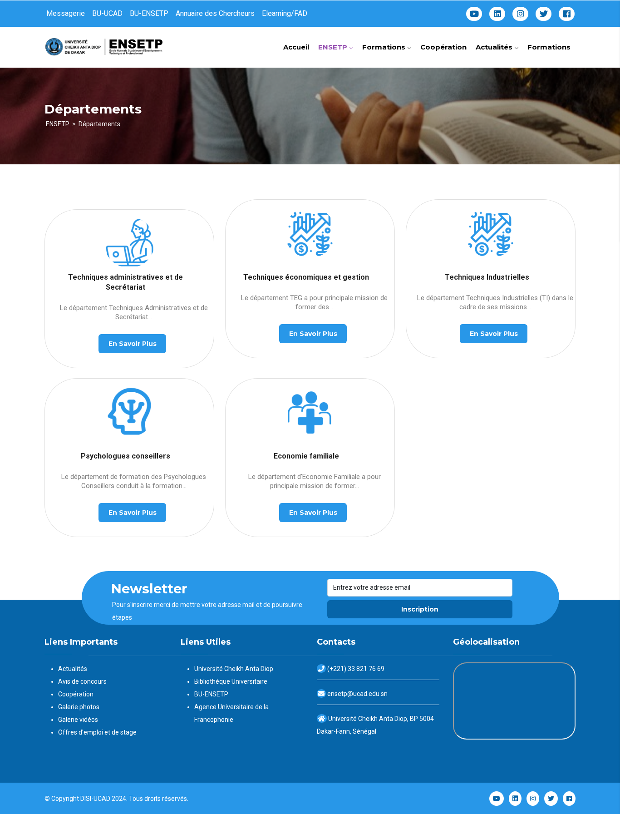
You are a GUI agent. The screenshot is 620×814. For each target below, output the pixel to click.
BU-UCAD (107, 13)
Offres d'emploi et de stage (97, 732)
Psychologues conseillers (125, 456)
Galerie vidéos (78, 719)
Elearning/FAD (284, 13)
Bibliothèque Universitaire (230, 681)
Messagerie (65, 13)
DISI (85, 798)
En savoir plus (132, 344)
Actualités (495, 47)
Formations (384, 47)
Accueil (296, 47)
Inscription (419, 609)
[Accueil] (105, 43)
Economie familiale (306, 456)
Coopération (443, 47)
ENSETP (333, 47)
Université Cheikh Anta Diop (233, 668)
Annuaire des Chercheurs (215, 13)
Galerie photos (78, 706)
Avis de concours (82, 681)
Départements (99, 124)
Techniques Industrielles (487, 277)
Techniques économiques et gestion (306, 277)
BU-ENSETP (149, 13)
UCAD (101, 798)
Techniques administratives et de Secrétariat (125, 282)
